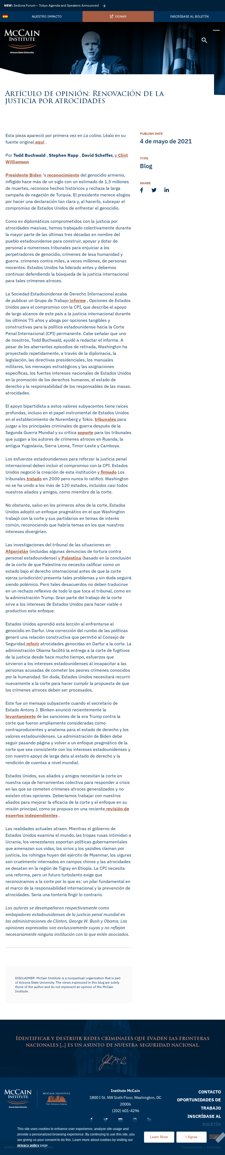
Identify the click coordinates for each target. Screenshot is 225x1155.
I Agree (191, 1137)
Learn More (162, 1135)
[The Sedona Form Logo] (56, 1098)
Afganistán (16, 551)
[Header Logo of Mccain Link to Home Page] (22, 41)
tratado (34, 478)
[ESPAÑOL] (5, 16)
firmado (108, 472)
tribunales (105, 419)
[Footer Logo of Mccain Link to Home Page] (18, 1098)
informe (77, 300)
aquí (39, 142)
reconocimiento (62, 175)
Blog (146, 166)
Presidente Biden (23, 175)
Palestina (70, 558)
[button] (204, 41)
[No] (215, 1136)
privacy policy (28, 1145)
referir (32, 643)
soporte (85, 432)
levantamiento (20, 716)
